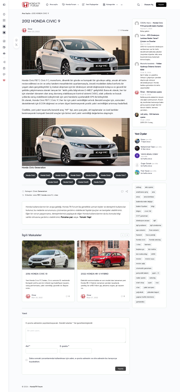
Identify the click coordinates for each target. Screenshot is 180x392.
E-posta (64, 346)
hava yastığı (150, 235)
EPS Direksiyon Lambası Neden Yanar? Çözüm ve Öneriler (149, 38)
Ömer (30, 29)
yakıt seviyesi (149, 287)
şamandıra (140, 302)
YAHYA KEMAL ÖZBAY (149, 154)
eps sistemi (140, 230)
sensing (152, 278)
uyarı (150, 283)
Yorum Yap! (85, 217)
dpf (154, 221)
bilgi (152, 206)
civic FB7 (37, 195)
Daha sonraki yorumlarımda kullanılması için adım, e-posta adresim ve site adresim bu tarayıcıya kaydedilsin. (73, 360)
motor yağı (140, 263)
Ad (28, 346)
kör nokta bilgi (141, 254)
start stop (140, 283)
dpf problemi (141, 225)
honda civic (140, 240)
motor (138, 259)
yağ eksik (139, 292)
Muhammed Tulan (148, 147)
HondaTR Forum (36, 387)
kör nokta (152, 249)
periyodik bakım (142, 273)
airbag (138, 187)
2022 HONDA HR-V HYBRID (94, 273)
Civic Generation (40, 191)
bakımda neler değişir (144, 202)
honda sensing (155, 240)
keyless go (140, 249)
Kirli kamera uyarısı (154, 92)
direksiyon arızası (142, 221)
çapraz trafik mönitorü (145, 297)
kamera (148, 244)
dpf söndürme (155, 225)
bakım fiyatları (141, 206)
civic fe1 (148, 211)
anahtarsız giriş (142, 192)
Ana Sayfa (26, 13)
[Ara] (138, 4)
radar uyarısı (140, 278)
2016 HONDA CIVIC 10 (36, 273)
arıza (138, 197)
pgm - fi (155, 273)
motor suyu (149, 259)
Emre (143, 139)
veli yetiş (144, 114)
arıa (153, 192)
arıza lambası (149, 197)
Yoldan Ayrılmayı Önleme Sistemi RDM (151, 67)
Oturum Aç (148, 5)
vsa (157, 283)
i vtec (56, 195)
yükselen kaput (153, 292)
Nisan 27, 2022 (92, 298)
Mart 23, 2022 (34, 32)
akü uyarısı (149, 187)
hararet (139, 235)
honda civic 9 (47, 195)
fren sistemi (154, 230)
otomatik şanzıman (143, 268)
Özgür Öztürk (146, 164)
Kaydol (161, 5)
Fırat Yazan (145, 171)
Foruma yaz (67, 217)
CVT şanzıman (142, 216)
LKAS (153, 254)
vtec (138, 287)
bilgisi (138, 211)
